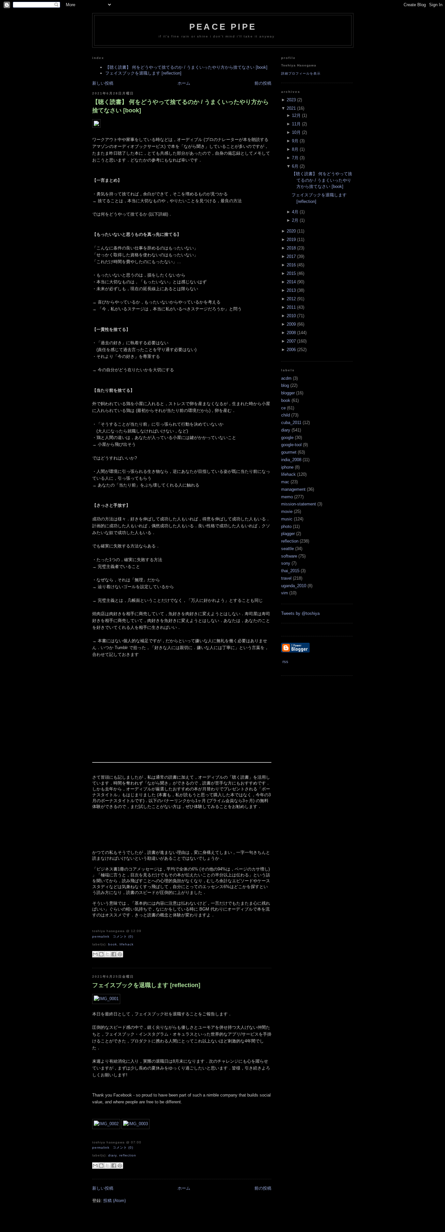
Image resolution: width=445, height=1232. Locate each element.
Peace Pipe (222, 27)
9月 (295, 140)
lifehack (127, 944)
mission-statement (298, 504)
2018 (291, 248)
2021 (291, 108)
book (112, 944)
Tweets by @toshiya (300, 613)
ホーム (184, 83)
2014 (291, 281)
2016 (291, 264)
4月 (295, 211)
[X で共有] (107, 954)
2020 (291, 231)
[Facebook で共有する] (113, 954)
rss (284, 661)
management (293, 489)
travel (286, 578)
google (287, 437)
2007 (291, 341)
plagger (288, 533)
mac (285, 481)
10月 (296, 132)
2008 (291, 332)
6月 (295, 166)
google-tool (291, 444)
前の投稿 (262, 83)
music (287, 519)
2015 (291, 273)
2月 (295, 220)
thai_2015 (290, 570)
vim (284, 592)
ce (283, 407)
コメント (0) (123, 936)
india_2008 (291, 459)
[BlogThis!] (101, 954)
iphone (287, 467)
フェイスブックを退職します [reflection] (143, 73)
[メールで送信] (95, 954)
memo (287, 496)
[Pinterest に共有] (120, 954)
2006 (291, 349)
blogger (288, 392)
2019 (291, 239)
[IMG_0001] (106, 998)
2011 (291, 307)
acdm (286, 378)
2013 (291, 290)
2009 (291, 324)
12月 (296, 115)
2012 (291, 298)
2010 (291, 315)
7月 (295, 157)
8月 (295, 149)
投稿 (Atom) (114, 1200)
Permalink (100, 936)
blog (285, 385)
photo (286, 526)
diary (112, 1155)
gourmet (288, 452)
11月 (296, 123)
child (285, 415)
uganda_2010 (293, 585)
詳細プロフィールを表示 (301, 73)
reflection (127, 1155)
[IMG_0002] (106, 1123)
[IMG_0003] (136, 1123)
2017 (291, 256)
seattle (287, 548)
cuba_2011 (291, 422)
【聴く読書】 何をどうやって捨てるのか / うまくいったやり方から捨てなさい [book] (186, 67)
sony (285, 563)
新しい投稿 (102, 83)
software (289, 556)
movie (287, 511)
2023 (291, 99)
